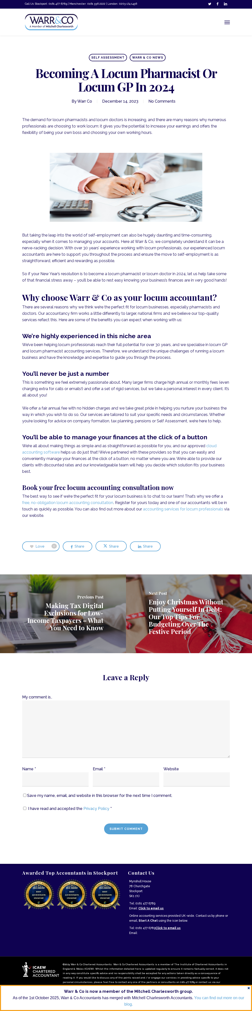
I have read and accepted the (70, 808)
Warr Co (84, 101)
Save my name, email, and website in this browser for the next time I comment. (99, 795)
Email (99, 769)
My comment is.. (37, 697)
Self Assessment (108, 57)
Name (29, 769)
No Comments (161, 101)
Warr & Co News (147, 57)
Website (171, 769)
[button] (227, 22)
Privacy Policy (96, 808)
